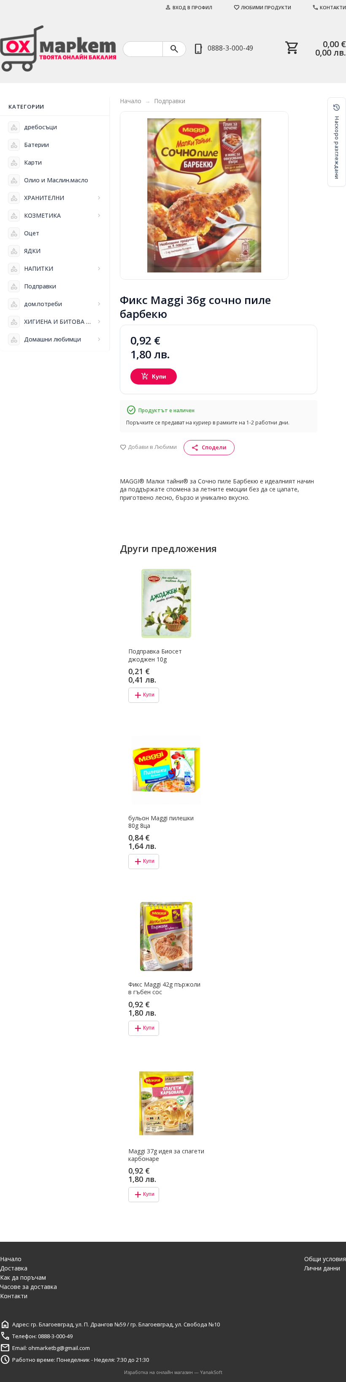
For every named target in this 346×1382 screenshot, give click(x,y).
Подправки (169, 101)
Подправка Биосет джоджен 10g (155, 655)
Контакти (329, 7)
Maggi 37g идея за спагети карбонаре (166, 1155)
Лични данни (322, 1268)
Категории (26, 106)
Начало (130, 101)
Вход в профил (188, 7)
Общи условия (325, 1259)
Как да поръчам (23, 1277)
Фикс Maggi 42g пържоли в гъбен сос (164, 988)
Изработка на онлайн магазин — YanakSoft (173, 1372)
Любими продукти (262, 7)
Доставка (13, 1268)
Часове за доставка (28, 1287)
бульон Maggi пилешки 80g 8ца (161, 822)
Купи (154, 376)
